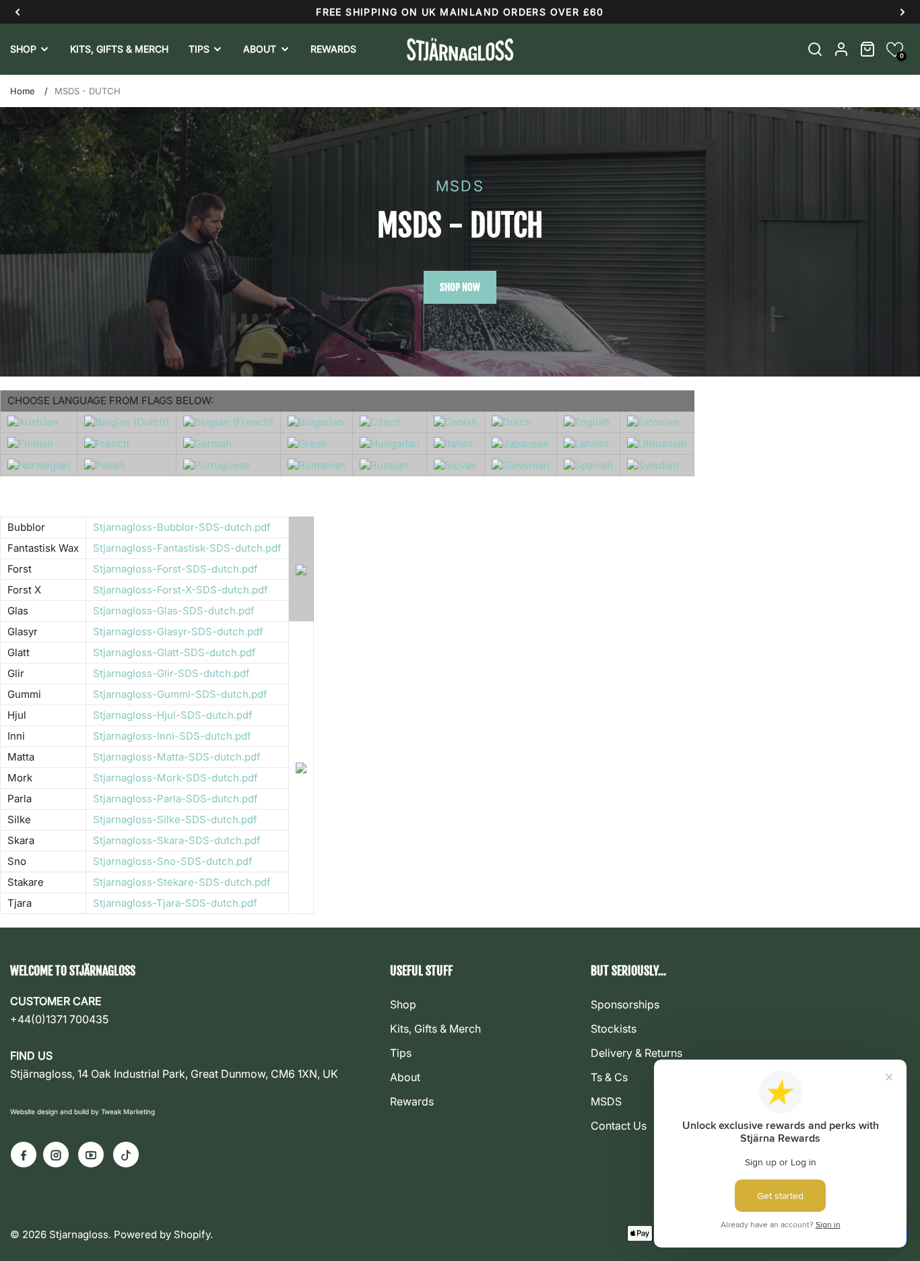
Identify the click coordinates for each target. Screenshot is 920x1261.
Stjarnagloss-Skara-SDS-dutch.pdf (177, 840)
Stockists (613, 1028)
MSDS (606, 1101)
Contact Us (619, 1125)
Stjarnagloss (78, 1234)
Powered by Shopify (162, 1234)
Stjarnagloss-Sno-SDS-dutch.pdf (173, 861)
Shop (403, 1004)
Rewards (412, 1101)
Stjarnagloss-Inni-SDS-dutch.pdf (172, 736)
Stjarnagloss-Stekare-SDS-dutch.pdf (182, 882)
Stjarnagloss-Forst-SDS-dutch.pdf (175, 568)
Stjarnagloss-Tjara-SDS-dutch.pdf (175, 903)
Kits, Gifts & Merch (435, 1028)
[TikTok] (125, 1154)
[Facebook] (23, 1154)
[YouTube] (90, 1154)
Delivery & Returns (636, 1053)
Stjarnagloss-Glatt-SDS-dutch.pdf (174, 652)
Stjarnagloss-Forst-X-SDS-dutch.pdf (180, 589)
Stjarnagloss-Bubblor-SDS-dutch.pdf (182, 527)
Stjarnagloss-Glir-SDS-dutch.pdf (171, 673)
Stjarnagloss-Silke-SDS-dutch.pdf (175, 819)
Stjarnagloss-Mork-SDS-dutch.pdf (175, 777)
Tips (401, 1053)
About (405, 1077)
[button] (894, 49)
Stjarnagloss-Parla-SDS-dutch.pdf (175, 798)
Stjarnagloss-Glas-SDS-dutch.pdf (174, 610)
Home (22, 91)
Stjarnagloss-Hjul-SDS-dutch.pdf (173, 715)
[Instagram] (55, 1154)
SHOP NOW (460, 287)
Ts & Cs (609, 1077)
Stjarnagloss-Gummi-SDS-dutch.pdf (180, 694)
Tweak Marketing (128, 1111)
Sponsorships (625, 1004)
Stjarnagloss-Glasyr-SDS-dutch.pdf (178, 631)
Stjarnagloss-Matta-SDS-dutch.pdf (177, 756)
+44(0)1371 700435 (59, 1019)
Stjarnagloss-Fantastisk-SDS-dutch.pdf (187, 548)
